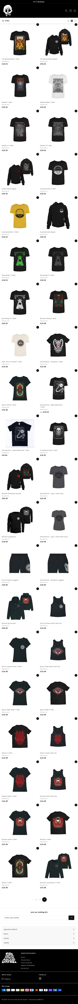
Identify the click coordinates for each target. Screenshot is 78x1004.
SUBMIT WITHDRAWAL (28, 965)
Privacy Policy (25, 960)
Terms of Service (26, 963)
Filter (7, 21)
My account (25, 968)
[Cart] (70, 11)
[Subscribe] (71, 918)
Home (23, 957)
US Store (41, 2)
